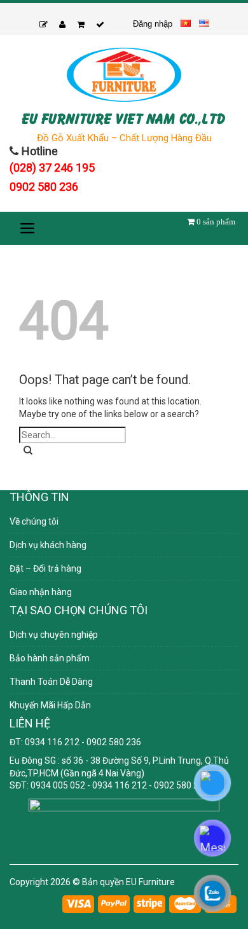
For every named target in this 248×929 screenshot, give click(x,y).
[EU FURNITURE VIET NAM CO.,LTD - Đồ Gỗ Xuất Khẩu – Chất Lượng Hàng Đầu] (124, 75)
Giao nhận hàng (41, 592)
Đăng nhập (152, 24)
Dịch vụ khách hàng (48, 545)
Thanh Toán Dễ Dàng (51, 682)
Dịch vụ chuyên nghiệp (54, 635)
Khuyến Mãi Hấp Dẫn (50, 705)
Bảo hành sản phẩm (50, 658)
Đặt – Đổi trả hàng (45, 568)
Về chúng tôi (34, 521)
